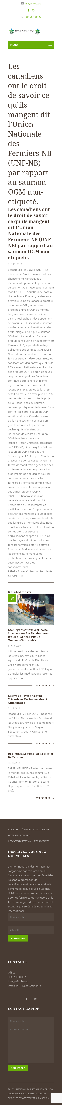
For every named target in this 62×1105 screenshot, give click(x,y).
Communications (19, 841)
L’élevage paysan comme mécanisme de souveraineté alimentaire (27, 699)
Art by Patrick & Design (35, 1098)
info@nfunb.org (32, 3)
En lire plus (43, 685)
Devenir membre (19, 835)
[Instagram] (33, 10)
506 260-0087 (32, 17)
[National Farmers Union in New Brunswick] (24, 31)
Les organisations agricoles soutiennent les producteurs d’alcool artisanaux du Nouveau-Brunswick (28, 635)
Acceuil (13, 829)
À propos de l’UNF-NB (36, 829)
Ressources (41, 841)
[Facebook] (28, 10)
